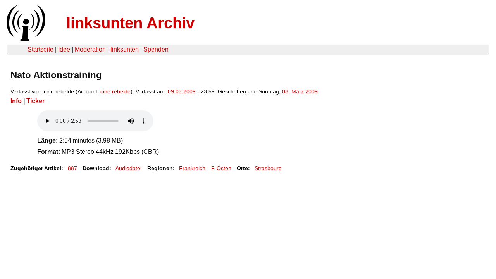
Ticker (35, 101)
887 (72, 168)
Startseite (40, 49)
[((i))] (25, 39)
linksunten (124, 49)
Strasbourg (268, 168)
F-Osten (221, 168)
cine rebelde (115, 91)
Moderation (90, 49)
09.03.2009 (182, 91)
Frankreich (192, 168)
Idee (64, 49)
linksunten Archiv (130, 22)
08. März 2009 (300, 91)
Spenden (156, 49)
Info (16, 101)
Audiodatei (128, 168)
